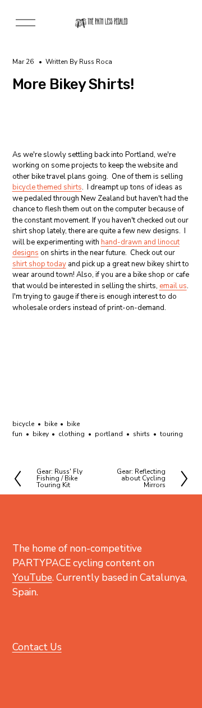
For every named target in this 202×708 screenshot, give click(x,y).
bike (50, 423)
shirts (141, 433)
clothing (71, 433)
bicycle (23, 423)
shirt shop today (39, 264)
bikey (41, 433)
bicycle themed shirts (47, 187)
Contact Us (37, 647)
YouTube (32, 577)
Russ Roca (95, 61)
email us (173, 286)
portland (109, 433)
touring (171, 433)
